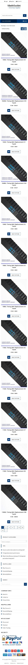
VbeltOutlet (14, 5)
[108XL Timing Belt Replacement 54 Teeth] (14, 292)
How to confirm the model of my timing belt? (14, 550)
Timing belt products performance (11, 553)
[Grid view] (22, 28)
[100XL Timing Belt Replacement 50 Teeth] (14, 45)
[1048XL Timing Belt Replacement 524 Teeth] (14, 169)
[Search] (24, 15)
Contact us (5, 597)
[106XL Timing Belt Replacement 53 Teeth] (14, 251)
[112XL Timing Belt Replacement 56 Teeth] (14, 374)
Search (25, 584)
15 (19, 527)
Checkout (5, 625)
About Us (5, 594)
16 (22, 527)
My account (6, 622)
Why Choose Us (6, 568)
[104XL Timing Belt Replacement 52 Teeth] (14, 210)
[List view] (25, 28)
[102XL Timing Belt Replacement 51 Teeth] (14, 127)
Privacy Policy (6, 600)
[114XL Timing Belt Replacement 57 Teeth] (14, 415)
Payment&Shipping (7, 571)
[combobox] (14, 541)
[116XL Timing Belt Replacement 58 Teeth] (14, 456)
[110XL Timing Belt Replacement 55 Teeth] (14, 333)
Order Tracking (6, 628)
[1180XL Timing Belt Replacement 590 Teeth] (14, 498)
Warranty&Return (7, 574)
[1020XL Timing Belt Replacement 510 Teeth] (14, 86)
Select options (15, 69)
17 (2, 530)
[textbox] (14, 541)
